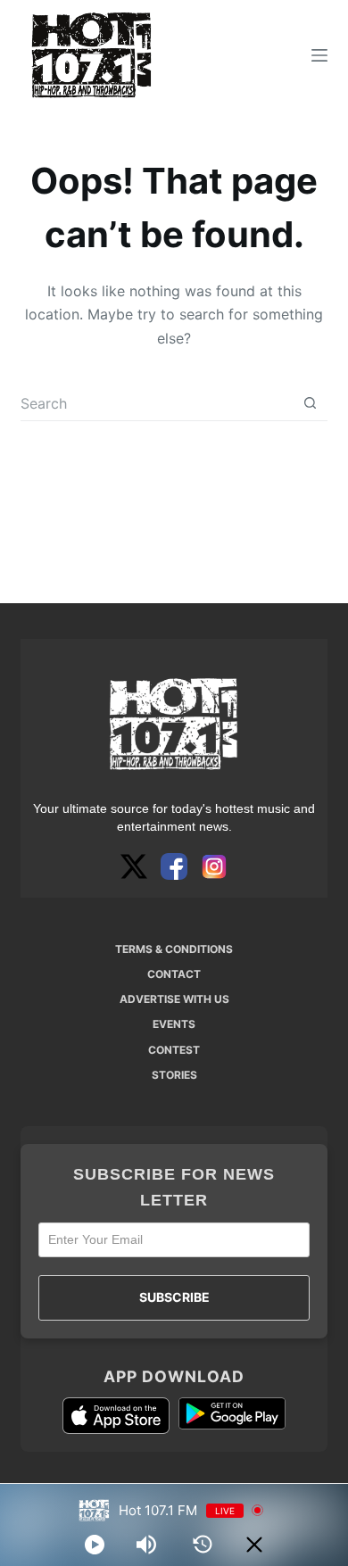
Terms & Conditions (174, 949)
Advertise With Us (174, 999)
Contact (174, 974)
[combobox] (156, 403)
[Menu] (319, 55)
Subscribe (174, 1297)
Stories (174, 1074)
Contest (174, 1049)
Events (174, 1024)
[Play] (94, 1544)
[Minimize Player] (254, 1544)
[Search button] (310, 402)
